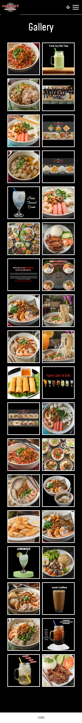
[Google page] (68, 7)
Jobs (41, 717)
